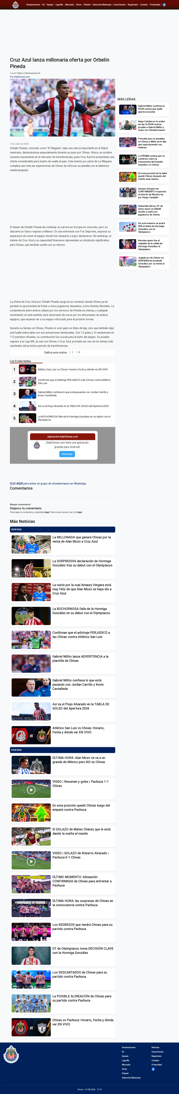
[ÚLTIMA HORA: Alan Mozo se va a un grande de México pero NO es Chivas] (32, 765)
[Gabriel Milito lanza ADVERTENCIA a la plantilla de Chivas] (32, 664)
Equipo (50, 5)
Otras (78, 5)
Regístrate (133, 5)
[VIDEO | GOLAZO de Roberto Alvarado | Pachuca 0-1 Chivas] (32, 860)
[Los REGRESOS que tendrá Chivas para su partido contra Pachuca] (32, 932)
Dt (43, 5)
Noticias (155, 1047)
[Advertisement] (89, 31)
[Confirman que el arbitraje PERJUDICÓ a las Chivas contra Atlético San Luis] (28, 381)
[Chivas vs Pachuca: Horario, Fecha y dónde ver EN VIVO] (32, 1027)
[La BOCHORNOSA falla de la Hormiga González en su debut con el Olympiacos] (28, 418)
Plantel (87, 5)
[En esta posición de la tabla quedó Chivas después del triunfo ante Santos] (128, 177)
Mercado (69, 5)
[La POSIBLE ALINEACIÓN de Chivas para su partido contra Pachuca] (32, 1003)
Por (20, 76)
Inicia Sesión (120, 5)
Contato (144, 5)
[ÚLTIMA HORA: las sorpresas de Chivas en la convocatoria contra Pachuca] (32, 908)
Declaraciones (33, 5)
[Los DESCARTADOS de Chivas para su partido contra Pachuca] (32, 979)
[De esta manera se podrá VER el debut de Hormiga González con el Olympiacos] (128, 227)
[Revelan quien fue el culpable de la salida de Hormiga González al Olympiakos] (128, 244)
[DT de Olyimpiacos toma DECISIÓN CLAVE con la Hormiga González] (32, 956)
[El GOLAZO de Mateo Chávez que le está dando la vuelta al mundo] (32, 836)
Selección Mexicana (102, 5)
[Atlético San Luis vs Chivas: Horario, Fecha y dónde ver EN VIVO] (28, 369)
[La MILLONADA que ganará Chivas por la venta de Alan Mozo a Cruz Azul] (32, 544)
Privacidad (155, 5)
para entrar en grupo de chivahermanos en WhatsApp (48, 483)
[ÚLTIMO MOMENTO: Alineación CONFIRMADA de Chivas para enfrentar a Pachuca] (32, 884)
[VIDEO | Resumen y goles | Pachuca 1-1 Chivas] (32, 789)
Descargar (67, 454)
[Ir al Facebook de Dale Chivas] (164, 5)
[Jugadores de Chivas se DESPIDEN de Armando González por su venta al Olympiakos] (128, 261)
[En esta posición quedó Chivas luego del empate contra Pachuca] (32, 812)
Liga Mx (59, 5)
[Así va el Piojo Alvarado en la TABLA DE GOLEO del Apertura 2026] (28, 406)
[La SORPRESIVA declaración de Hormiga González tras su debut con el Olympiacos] (32, 568)
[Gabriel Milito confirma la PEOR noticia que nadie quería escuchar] (128, 109)
